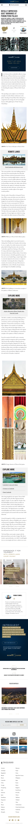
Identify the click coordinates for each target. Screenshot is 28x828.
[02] (8, 444)
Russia (17, 782)
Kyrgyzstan (3, 800)
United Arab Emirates (20, 807)
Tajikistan (18, 797)
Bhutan (2, 775)
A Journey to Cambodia (8, 488)
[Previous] (10, 586)
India (2, 790)
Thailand (17, 800)
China (2, 782)
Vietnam (17, 812)
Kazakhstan (3, 797)
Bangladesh (3, 773)
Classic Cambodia (7, 492)
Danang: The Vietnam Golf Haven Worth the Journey (14, 675)
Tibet (17, 802)
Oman (17, 773)
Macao (2, 804)
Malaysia (3, 807)
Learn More (14, 67)
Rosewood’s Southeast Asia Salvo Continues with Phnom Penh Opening (13, 708)
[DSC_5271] (14, 378)
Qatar (17, 780)
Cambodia (5, 32)
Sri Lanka (17, 792)
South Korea (18, 790)
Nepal (17, 770)
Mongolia (3, 812)
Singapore (18, 787)
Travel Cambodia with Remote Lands (14, 167)
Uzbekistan (18, 809)
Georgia (2, 785)
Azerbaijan (3, 770)
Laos (2, 802)
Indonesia (3, 792)
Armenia (3, 768)
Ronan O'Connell (17, 595)
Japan (2, 795)
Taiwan (17, 795)
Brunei (2, 778)
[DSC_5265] (8, 412)
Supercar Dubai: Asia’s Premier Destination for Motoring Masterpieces (14, 669)
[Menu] (2, 5)
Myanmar (17, 768)
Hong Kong (3, 787)
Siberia (17, 785)
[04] (20, 428)
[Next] (17, 586)
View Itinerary (14, 579)
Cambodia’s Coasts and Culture (10, 485)
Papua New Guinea (19, 775)
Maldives (3, 809)
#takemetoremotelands (14, 817)
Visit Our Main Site (9, 642)
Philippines (18, 778)
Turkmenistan (18, 804)
